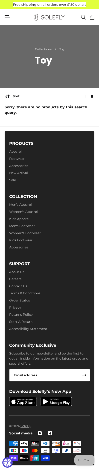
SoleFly (25, 426)
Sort (16, 96)
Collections (43, 49)
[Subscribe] (84, 375)
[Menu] (7, 17)
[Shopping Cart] (91, 17)
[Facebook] (50, 433)
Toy (61, 49)
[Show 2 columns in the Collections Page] (92, 96)
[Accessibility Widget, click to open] (7, 462)
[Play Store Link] (56, 401)
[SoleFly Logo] (49, 17)
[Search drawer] (83, 17)
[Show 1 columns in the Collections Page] (85, 96)
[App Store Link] (23, 401)
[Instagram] (40, 433)
